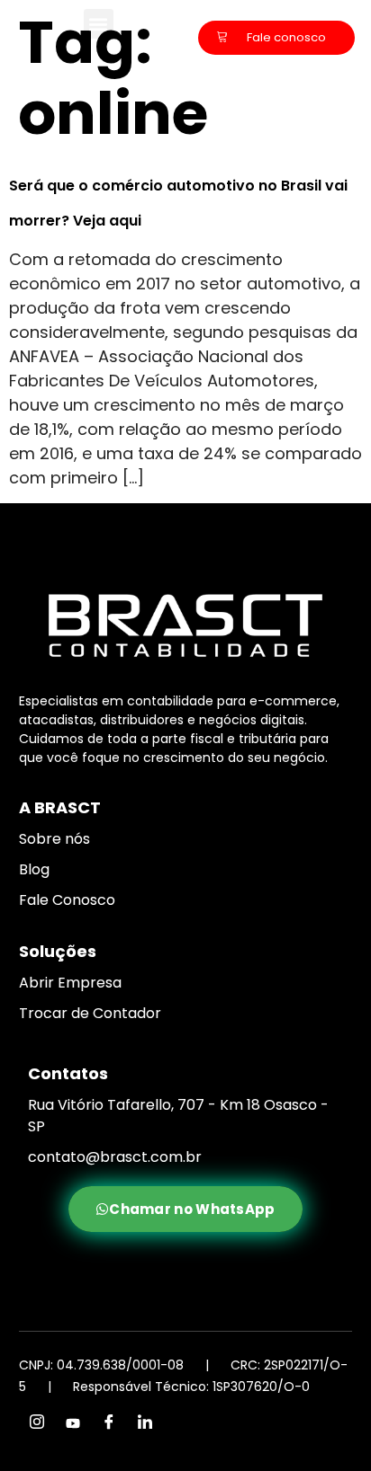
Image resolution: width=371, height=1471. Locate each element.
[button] (98, 24)
